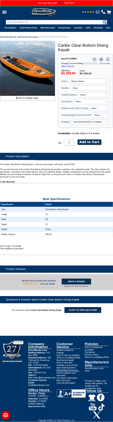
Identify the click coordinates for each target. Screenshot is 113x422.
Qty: (60, 142)
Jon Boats (78, 28)
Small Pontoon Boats (28, 28)
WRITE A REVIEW (76, 281)
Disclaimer (90, 352)
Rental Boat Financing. (67, 370)
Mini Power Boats (47, 28)
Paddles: (65, 88)
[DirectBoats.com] (47, 11)
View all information (65, 383)
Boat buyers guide (65, 360)
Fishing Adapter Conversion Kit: (76, 115)
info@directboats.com (38, 385)
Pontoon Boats (64, 28)
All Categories (10, 28)
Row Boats (98, 28)
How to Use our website (67, 355)
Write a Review (67, 66)
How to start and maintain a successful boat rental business (66, 365)
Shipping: (65, 121)
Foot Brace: (66, 101)
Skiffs (88, 28)
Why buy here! (63, 380)
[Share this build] (107, 59)
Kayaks (25, 37)
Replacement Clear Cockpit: (74, 108)
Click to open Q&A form (83, 310)
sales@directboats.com (44, 377)
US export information (66, 378)
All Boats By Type (13, 37)
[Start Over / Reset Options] (94, 59)
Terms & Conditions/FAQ (68, 357)
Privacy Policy (92, 354)
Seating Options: (69, 94)
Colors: (64, 81)
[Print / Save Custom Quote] (101, 59)
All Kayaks (33, 37)
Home (2, 37)
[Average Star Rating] (88, 12)
